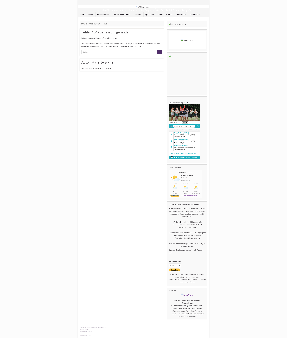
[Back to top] (282, 333)
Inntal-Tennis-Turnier (122, 14)
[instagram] (206, 327)
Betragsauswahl (175, 261)
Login (81, 333)
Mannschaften (103, 14)
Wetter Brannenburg (186, 172)
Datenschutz (195, 14)
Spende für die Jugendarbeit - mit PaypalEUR (185, 251)
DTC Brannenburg (143, 6)
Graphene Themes (96, 335)
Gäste (160, 14)
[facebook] (203, 327)
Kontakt (169, 14)
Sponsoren (149, 14)
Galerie (138, 14)
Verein (90, 14)
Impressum (181, 14)
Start (82, 14)
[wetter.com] (174, 196)
